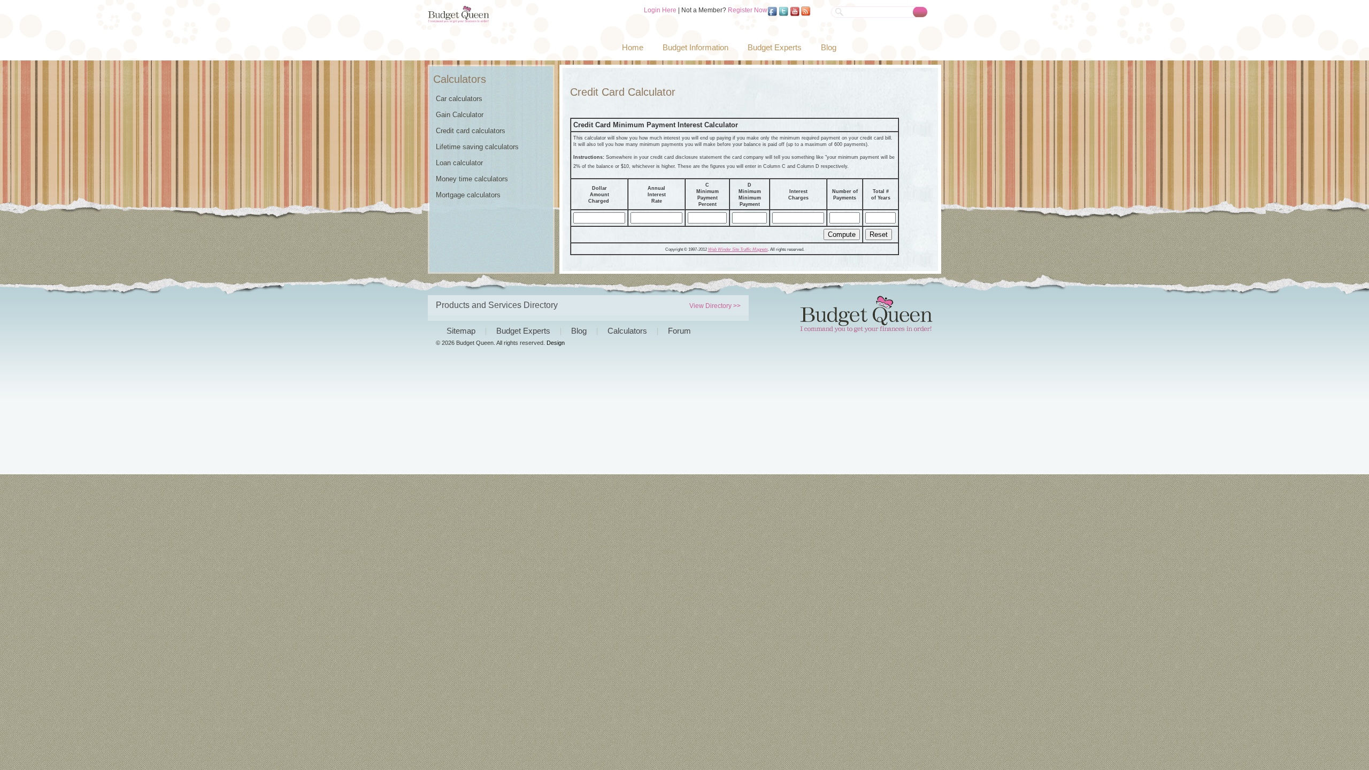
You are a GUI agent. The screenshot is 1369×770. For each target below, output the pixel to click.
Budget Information (695, 47)
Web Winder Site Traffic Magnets (738, 249)
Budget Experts (775, 47)
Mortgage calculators (468, 195)
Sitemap (461, 330)
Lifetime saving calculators (477, 147)
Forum (679, 330)
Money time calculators (472, 179)
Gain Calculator (459, 115)
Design (556, 343)
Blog (828, 47)
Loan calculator (459, 163)
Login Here (660, 10)
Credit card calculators (470, 131)
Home (632, 47)
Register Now (747, 10)
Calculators (627, 330)
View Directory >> (715, 306)
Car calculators (459, 99)
